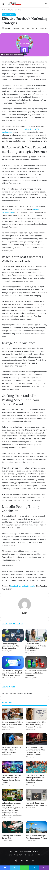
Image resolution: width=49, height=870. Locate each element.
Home (5, 10)
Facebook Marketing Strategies (23, 586)
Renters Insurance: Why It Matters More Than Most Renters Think (12, 724)
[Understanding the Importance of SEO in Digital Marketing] (13, 635)
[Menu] (3, 4)
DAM (6, 28)
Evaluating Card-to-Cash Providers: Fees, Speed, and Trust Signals (11, 749)
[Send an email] (9, 28)
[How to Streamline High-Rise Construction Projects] (36, 827)
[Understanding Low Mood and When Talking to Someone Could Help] (36, 714)
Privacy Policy (18, 855)
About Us (37, 855)
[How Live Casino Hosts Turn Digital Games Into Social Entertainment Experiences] (36, 767)
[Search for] (46, 4)
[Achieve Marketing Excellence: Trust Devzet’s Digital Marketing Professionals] (36, 635)
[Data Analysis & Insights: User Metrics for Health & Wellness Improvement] (13, 662)
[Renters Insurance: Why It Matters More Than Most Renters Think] (12, 714)
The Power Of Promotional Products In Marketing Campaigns (36, 673)
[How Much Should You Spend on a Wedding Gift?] (36, 795)
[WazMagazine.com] (15, 3)
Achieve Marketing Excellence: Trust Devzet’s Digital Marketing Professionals (35, 647)
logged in (14, 693)
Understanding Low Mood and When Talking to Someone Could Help (36, 724)
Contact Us (29, 855)
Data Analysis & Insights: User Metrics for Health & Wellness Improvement (12, 673)
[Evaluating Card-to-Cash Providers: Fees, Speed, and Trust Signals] (12, 739)
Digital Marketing (15, 10)
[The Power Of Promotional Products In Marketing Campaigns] (36, 662)
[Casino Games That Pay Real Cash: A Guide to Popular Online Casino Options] (12, 767)
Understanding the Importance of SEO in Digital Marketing (10, 646)
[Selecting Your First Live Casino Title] (12, 827)
